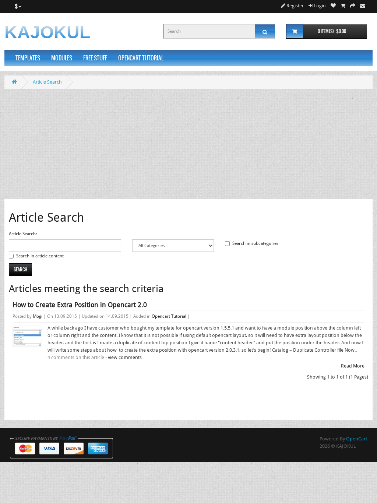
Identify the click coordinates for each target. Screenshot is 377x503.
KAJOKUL (47, 32)
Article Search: (23, 233)
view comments (125, 357)
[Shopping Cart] (343, 5)
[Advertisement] (188, 144)
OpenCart (356, 439)
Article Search (47, 82)
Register (294, 5)
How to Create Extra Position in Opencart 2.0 (80, 305)
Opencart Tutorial (140, 58)
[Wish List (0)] (333, 5)
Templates (27, 58)
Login (319, 5)
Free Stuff (95, 58)
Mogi (37, 316)
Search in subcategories (255, 243)
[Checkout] (352, 5)
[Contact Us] (362, 5)
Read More (352, 366)
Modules (61, 58)
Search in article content (40, 255)
